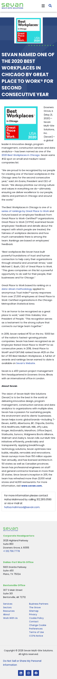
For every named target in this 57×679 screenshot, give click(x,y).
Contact (33, 621)
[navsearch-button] (48, 6)
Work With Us (10, 618)
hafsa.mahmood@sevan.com (22, 507)
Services (7, 603)
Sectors (7, 607)
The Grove (35, 607)
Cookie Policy (36, 618)
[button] (34, 6)
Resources (9, 611)
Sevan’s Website (25, 363)
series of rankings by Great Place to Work (25, 211)
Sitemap (33, 611)
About (6, 614)
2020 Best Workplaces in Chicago (21, 155)
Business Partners (38, 603)
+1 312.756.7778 (11, 551)
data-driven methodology (17, 289)
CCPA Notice (36, 635)
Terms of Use (36, 632)
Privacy (33, 614)
